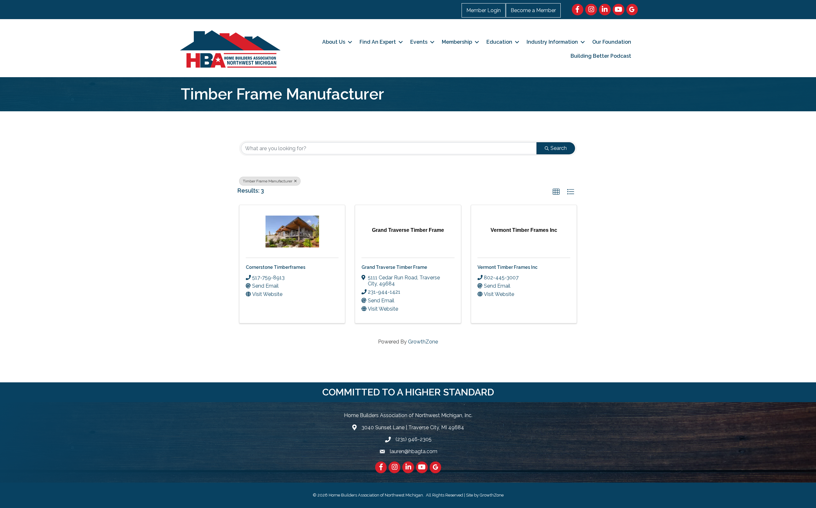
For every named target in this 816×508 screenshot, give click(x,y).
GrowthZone (423, 342)
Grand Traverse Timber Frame (394, 267)
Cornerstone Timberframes (275, 267)
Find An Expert (378, 42)
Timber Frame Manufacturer (268, 181)
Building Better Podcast (601, 56)
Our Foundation (611, 42)
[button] (556, 192)
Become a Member (533, 10)
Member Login (483, 10)
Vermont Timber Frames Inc (507, 267)
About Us (333, 42)
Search (558, 148)
